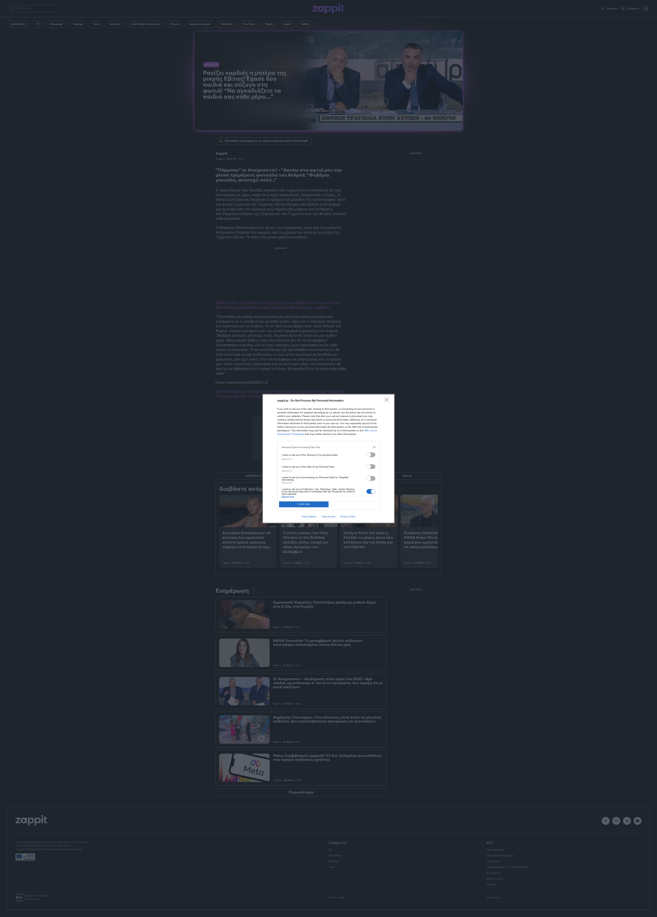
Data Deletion (309, 516)
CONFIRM (304, 504)
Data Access (328, 516)
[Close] (387, 401)
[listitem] (328, 447)
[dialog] (328, 458)
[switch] (370, 455)
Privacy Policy (347, 516)
